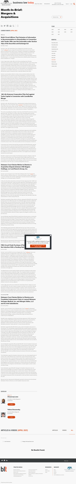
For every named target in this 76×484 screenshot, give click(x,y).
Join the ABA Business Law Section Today (38, 246)
